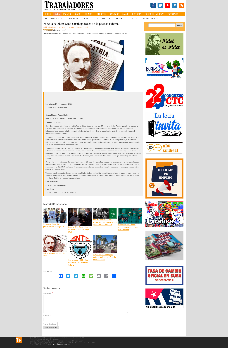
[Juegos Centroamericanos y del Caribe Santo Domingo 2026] (164, 79)
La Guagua (73, 18)
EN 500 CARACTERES (103, 18)
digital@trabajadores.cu (61, 344)
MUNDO (67, 14)
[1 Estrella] (44, 30)
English (133, 18)
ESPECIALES (173, 14)
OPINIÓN (89, 14)
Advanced (151, 28)
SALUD (125, 14)
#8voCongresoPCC (54, 18)
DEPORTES (102, 14)
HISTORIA (136, 14)
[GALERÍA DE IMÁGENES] (164, 226)
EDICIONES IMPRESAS (154, 14)
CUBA (57, 14)
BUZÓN (77, 14)
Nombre (46, 316)
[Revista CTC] (164, 260)
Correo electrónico (50, 324)
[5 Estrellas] (52, 30)
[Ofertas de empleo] (164, 178)
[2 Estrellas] (46, 30)
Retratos (120, 18)
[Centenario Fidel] (164, 54)
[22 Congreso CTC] (164, 108)
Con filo (86, 18)
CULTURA (114, 14)
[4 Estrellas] (50, 30)
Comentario (48, 293)
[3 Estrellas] (48, 30)
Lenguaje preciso (149, 18)
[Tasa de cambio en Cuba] (164, 284)
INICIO (48, 14)
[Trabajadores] (19, 340)
